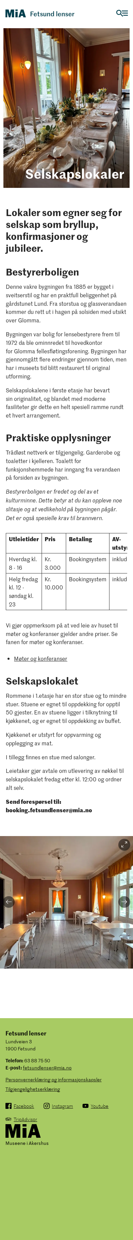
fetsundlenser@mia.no (47, 1067)
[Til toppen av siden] (124, 1218)
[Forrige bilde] (9, 902)
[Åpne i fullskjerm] (124, 845)
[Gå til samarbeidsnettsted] (23, 1131)
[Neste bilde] (124, 902)
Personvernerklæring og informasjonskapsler (53, 1079)
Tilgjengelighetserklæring (32, 1089)
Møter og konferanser (40, 658)
